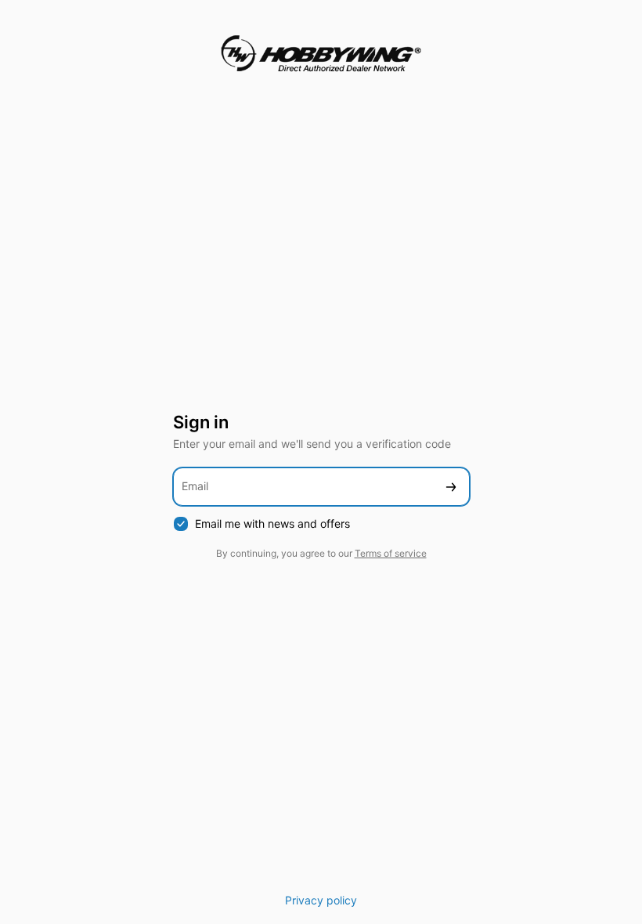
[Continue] (451, 486)
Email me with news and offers (272, 523)
